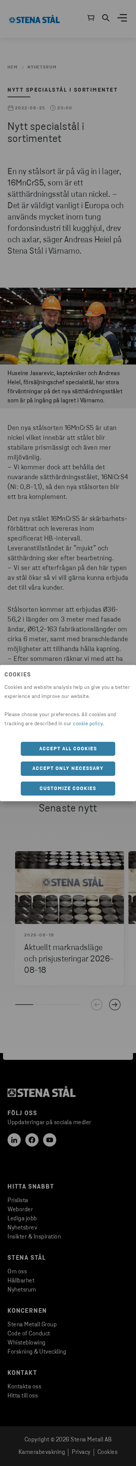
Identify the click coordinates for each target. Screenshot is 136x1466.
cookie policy (88, 723)
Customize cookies (68, 788)
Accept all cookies (68, 748)
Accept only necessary (68, 768)
